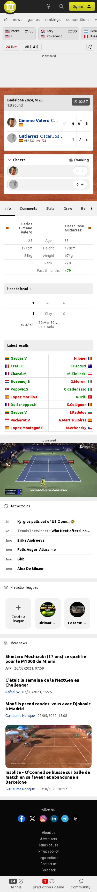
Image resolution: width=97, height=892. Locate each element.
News (17, 19)
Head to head (17, 289)
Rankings (53, 19)
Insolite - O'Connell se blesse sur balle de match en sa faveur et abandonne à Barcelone (47, 777)
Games (34, 19)
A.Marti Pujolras (72, 420)
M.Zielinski (76, 374)
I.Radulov (78, 412)
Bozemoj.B (20, 381)
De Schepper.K (23, 405)
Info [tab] (8, 208)
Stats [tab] (50, 208)
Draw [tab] (68, 208)
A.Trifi (81, 397)
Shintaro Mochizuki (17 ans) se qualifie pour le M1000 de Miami (45, 659)
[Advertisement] (48, 71)
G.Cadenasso (75, 389)
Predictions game (48, 887)
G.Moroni (78, 381)
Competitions (77, 19)
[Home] (6, 19)
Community (81, 887)
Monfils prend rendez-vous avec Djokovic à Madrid (48, 706)
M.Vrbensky (76, 428)
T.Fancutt (78, 366)
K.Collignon (76, 405)
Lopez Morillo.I (24, 397)
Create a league (18, 619)
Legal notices (48, 858)
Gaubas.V (19, 358)
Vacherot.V (20, 420)
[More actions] (91, 208)
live (11, 47)
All (31, 47)
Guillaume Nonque (20, 716)
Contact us (49, 864)
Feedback (49, 870)
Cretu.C (17, 366)
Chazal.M (18, 374)
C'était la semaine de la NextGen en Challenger (42, 682)
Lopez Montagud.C (27, 428)
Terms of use (48, 845)
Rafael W (12, 692)
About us (48, 832)
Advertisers (48, 839)
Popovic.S (19, 389)
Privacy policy (49, 851)
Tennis (16, 887)
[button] (61, 6)
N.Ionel (80, 358)
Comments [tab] (28, 208)
